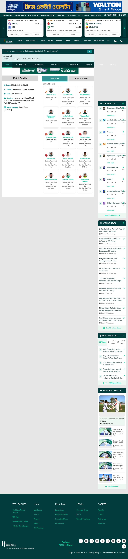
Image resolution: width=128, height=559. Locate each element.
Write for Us (102, 519)
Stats (37, 34)
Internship (101, 523)
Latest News (59, 510)
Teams (50, 41)
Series (36, 523)
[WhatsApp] (108, 541)
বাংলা (108, 41)
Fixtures (13, 34)
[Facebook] (81, 541)
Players (87, 41)
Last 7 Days (113, 342)
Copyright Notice (82, 510)
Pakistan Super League (20, 526)
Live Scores (17, 51)
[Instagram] (92, 541)
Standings (25, 34)
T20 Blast (15, 517)
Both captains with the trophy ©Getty (118, 465)
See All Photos (113, 486)
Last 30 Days (122, 342)
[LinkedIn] (118, 541)
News (43, 41)
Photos (59, 41)
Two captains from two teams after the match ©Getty (118, 430)
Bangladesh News (61, 514)
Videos (67, 41)
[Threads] (124, 546)
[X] (97, 541)
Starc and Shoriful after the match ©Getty (118, 476)
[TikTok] (102, 541)
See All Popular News (114, 383)
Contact (100, 514)
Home (20, 41)
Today (104, 342)
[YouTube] (86, 541)
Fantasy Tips (59, 523)
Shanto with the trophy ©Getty (118, 453)
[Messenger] (113, 541)
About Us (101, 510)
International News (61, 519)
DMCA (78, 514)
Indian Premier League (20, 521)
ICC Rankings (99, 41)
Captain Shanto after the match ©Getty (118, 442)
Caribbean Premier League (19, 511)
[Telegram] (124, 541)
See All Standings (110, 215)
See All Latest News (113, 328)
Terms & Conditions (83, 519)
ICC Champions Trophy (11, 59)
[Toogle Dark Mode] (115, 41)
